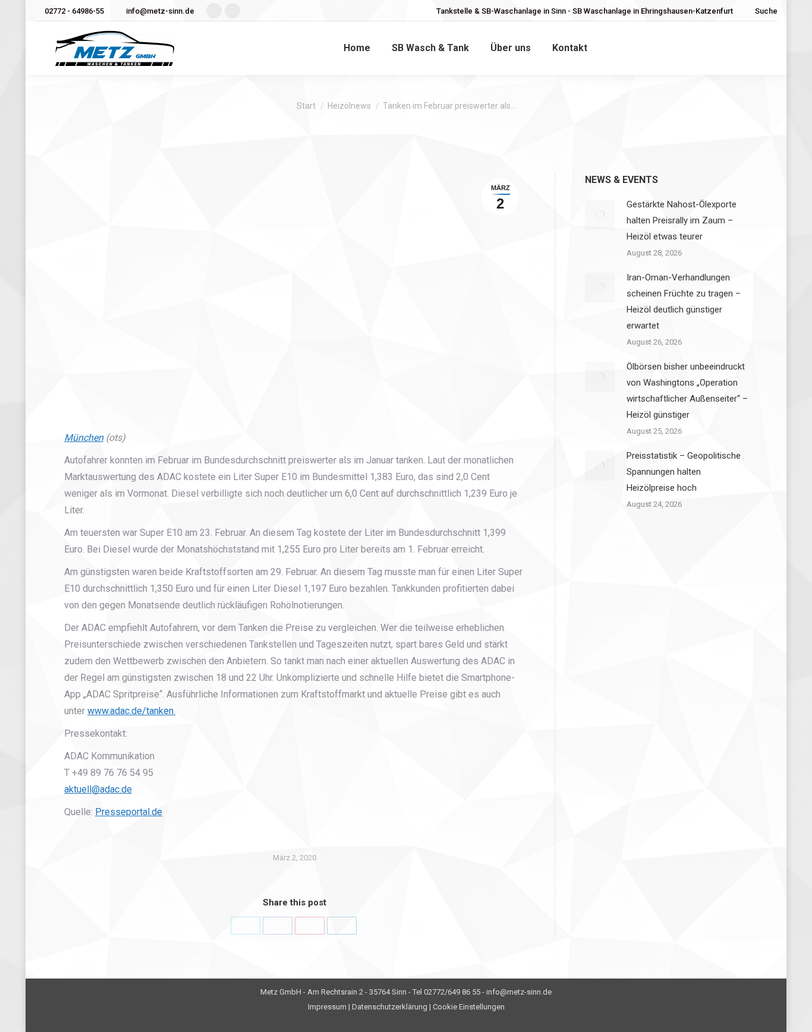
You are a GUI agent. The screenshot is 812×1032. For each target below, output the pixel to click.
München (83, 437)
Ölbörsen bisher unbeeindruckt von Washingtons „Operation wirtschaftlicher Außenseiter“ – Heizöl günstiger (687, 390)
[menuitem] (357, 48)
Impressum (327, 1006)
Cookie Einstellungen (469, 1006)
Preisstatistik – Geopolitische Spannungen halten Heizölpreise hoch (684, 471)
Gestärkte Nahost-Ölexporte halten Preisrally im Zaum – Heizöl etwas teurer (682, 220)
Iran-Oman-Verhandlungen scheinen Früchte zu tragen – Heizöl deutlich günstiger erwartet (684, 301)
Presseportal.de (128, 812)
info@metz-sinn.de (160, 11)
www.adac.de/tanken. (131, 711)
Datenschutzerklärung (389, 1006)
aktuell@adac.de (98, 789)
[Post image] (600, 214)
